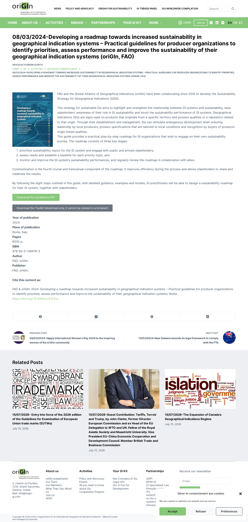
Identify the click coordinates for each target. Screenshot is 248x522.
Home (12, 22)
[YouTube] (222, 22)
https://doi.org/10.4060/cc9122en (35, 298)
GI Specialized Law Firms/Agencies (157, 487)
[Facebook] (40, 316)
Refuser (201, 511)
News (57, 8)
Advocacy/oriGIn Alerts (27, 64)
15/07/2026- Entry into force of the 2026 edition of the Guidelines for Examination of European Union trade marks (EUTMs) (47, 419)
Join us (201, 22)
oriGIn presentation (57, 478)
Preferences (229, 511)
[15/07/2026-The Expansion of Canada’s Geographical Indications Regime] (200, 389)
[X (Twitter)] (211, 22)
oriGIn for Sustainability (115, 8)
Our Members (54, 485)
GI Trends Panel (147, 8)
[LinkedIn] (217, 22)
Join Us (50, 495)
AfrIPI (49, 498)
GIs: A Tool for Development (121, 487)
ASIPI (149, 478)
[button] (240, 494)
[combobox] (218, 8)
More (153, 22)
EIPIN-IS (151, 481)
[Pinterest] (152, 316)
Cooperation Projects (91, 491)
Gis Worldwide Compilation (180, 8)
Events (83, 481)
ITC (148, 491)
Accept (172, 511)
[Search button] (232, 8)
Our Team (51, 481)
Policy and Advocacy (80, 8)
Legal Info (119, 481)
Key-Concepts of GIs (125, 478)
